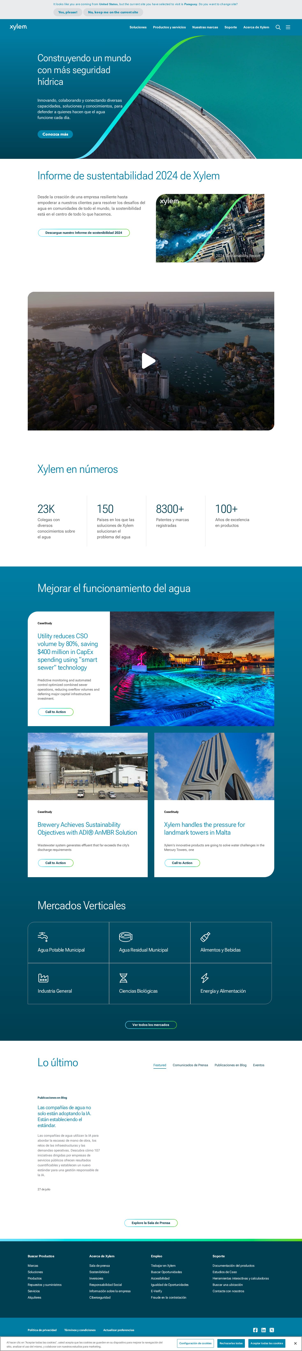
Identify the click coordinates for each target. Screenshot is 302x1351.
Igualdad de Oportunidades (170, 1285)
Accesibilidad (160, 1278)
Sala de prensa (99, 1266)
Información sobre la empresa (110, 1291)
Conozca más (55, 134)
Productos (35, 1278)
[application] (151, 361)
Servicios (34, 1291)
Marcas (33, 1266)
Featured (159, 1065)
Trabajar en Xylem (163, 1266)
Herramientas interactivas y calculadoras (241, 1278)
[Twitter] (271, 1330)
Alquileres (34, 1297)
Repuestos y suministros (45, 1285)
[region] (151, 1343)
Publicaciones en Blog (231, 1065)
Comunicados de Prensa (190, 1065)
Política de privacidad (42, 1330)
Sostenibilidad (99, 1272)
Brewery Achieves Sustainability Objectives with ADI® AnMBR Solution (87, 828)
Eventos (258, 1065)
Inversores (96, 1278)
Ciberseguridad (100, 1297)
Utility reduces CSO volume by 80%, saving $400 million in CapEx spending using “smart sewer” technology (68, 651)
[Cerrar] (295, 1343)
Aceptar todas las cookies (267, 1343)
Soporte (231, 27)
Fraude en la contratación (168, 1297)
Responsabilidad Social (105, 1285)
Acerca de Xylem (256, 27)
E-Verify (156, 1291)
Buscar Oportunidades (166, 1272)
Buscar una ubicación (228, 1285)
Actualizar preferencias (118, 1330)
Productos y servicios (169, 27)
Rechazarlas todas (231, 1343)
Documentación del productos (233, 1266)
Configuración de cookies (195, 1343)
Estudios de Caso (225, 1272)
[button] (151, 361)
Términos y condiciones (80, 1330)
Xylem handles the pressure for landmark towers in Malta (204, 828)
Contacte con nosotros (228, 1291)
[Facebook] (255, 1330)
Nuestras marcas (205, 27)
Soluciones (138, 27)
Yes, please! (67, 12)
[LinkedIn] (263, 1330)
